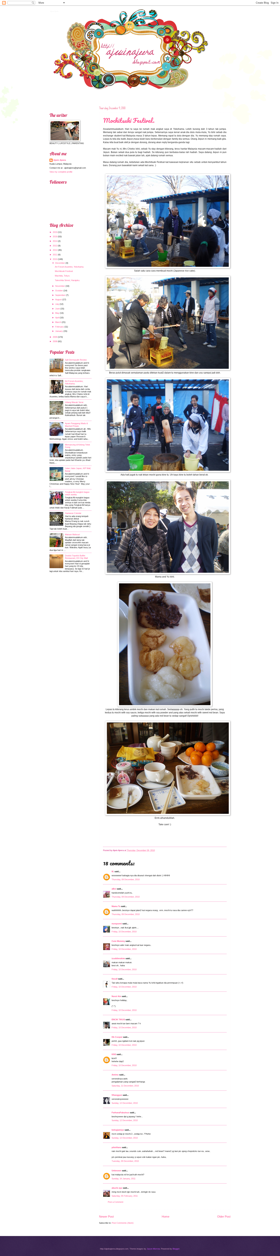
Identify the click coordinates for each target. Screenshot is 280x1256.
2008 (55, 341)
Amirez (115, 1075)
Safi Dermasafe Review (76, 360)
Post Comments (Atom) (123, 1223)
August (58, 299)
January (59, 331)
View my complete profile (61, 172)
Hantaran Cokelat (73, 513)
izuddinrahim (118, 958)
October (59, 290)
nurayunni (117, 923)
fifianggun (117, 1095)
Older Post (223, 1216)
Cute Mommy (118, 941)
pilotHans (116, 1147)
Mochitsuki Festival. (128, 120)
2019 (55, 232)
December (60, 263)
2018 (55, 236)
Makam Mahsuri (72, 534)
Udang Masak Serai (74, 402)
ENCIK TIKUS (118, 1019)
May (57, 313)
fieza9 (115, 979)
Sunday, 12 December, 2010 (125, 1103)
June (57, 308)
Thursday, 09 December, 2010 (126, 879)
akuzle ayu (117, 1188)
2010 (55, 259)
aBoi (114, 889)
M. (113, 871)
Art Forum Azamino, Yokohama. (69, 267)
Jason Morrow (153, 1249)
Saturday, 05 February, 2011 (125, 1196)
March (58, 322)
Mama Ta (116, 906)
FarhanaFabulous (120, 1112)
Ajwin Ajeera (54, 11)
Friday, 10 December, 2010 (124, 931)
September (60, 295)
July (57, 304)
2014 (55, 241)
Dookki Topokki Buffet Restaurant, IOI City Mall (76, 556)
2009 (55, 337)
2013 (55, 246)
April (57, 317)
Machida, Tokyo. (62, 276)
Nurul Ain (116, 996)
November (60, 286)
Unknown (116, 1170)
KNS (114, 1054)
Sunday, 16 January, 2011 (123, 1178)
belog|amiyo (118, 1130)
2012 (55, 250)
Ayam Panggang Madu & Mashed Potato (76, 424)
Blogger (176, 1249)
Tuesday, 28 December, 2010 (125, 1161)
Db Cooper (117, 1037)
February (59, 327)
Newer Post (106, 1216)
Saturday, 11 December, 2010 (125, 1086)
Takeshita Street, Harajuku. (67, 280)
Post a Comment (115, 1202)
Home (165, 1216)
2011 (55, 254)
